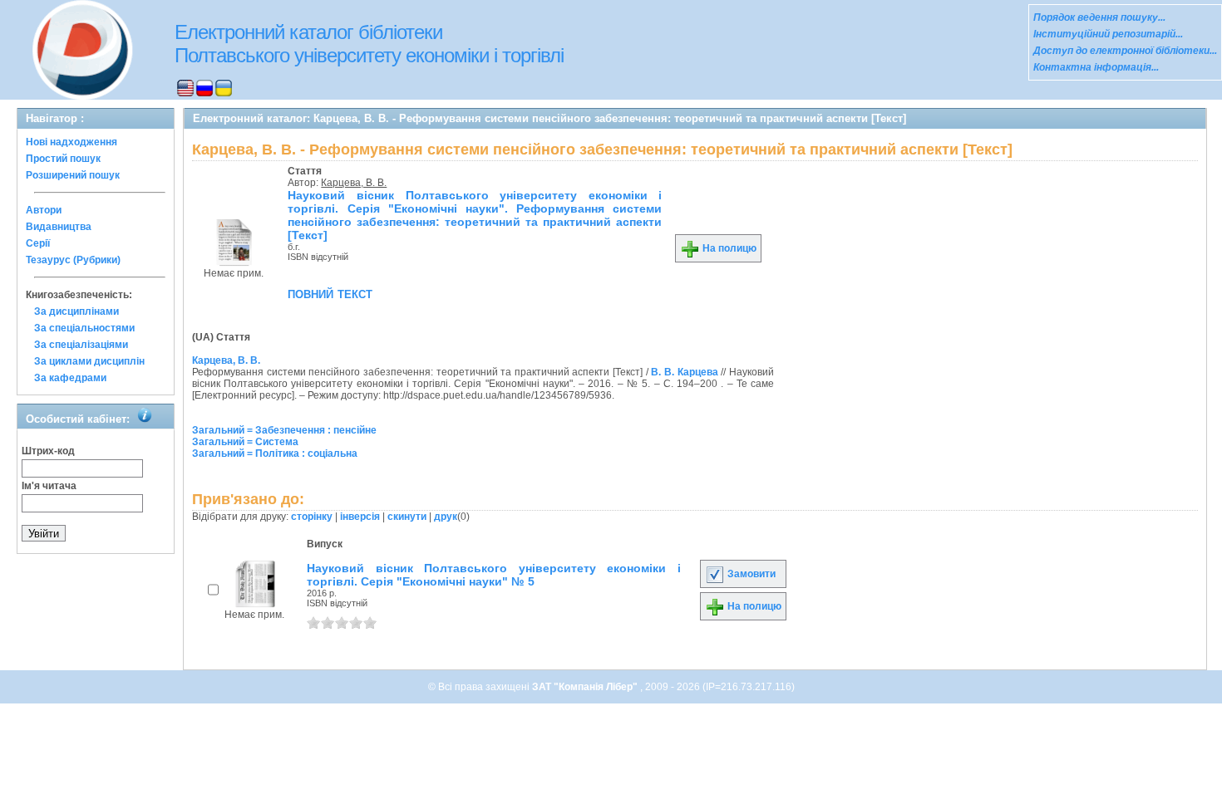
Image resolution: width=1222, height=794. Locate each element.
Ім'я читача (49, 486)
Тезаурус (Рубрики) (73, 260)
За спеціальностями (84, 328)
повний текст (330, 293)
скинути (406, 516)
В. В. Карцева (684, 372)
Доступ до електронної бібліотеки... (1125, 50)
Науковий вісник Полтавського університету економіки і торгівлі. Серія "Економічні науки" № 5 (494, 574)
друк (445, 516)
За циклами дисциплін (89, 361)
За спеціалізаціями (81, 344)
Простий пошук (63, 158)
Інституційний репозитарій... (1108, 34)
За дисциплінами (76, 311)
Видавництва (58, 227)
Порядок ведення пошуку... (1099, 17)
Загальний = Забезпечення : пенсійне (284, 430)
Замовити (750, 574)
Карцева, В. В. (354, 183)
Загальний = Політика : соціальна (274, 453)
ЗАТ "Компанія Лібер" (586, 687)
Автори (44, 210)
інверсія (360, 516)
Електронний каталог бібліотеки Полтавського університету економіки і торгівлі (369, 43)
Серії (38, 243)
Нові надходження (71, 142)
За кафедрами (70, 378)
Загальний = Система (245, 442)
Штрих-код (48, 451)
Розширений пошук (73, 175)
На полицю (728, 248)
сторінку (312, 516)
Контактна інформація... (1096, 67)
